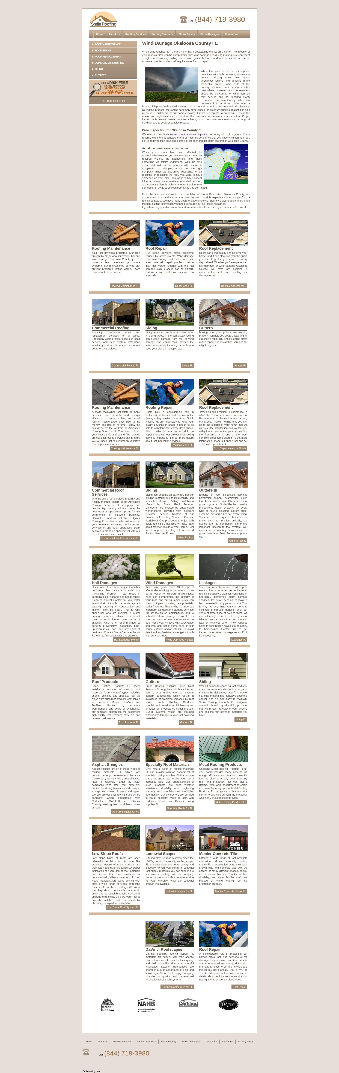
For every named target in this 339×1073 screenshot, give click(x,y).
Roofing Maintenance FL (125, 285)
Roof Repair (102, 50)
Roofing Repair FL (182, 444)
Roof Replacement (107, 56)
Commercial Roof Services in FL (120, 538)
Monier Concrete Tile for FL (230, 891)
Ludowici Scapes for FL (179, 891)
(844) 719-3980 (220, 19)
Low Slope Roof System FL (123, 907)
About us (114, 34)
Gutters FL (240, 365)
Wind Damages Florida (179, 639)
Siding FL (187, 365)
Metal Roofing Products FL (231, 802)
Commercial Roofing (109, 62)
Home (99, 34)
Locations (227, 1041)
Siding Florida (185, 537)
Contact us (231, 34)
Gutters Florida (237, 540)
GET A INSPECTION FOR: (114, 92)
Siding (98, 69)
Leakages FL (238, 639)
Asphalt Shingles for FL (125, 811)
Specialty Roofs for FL (180, 808)
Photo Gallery (187, 34)
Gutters (100, 75)
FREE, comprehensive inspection (190, 134)
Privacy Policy (245, 1041)
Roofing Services (135, 34)
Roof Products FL (129, 722)
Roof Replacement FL (233, 285)
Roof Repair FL (184, 285)
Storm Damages (209, 34)
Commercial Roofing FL (125, 365)
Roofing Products (162, 34)
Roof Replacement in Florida (230, 448)
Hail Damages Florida (126, 639)
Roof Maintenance (107, 44)
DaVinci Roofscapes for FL (177, 986)
